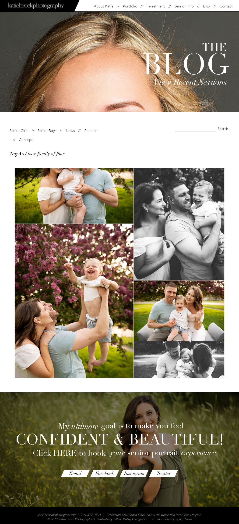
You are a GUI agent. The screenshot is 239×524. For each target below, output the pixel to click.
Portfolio (130, 6)
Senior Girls (19, 130)
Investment (156, 6)
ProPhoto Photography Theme (171, 519)
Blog (206, 6)
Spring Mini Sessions (118, 263)
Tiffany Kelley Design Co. (130, 519)
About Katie (103, 6)
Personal (91, 130)
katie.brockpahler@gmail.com (56, 515)
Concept (26, 140)
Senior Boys (47, 130)
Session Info (184, 6)
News (70, 130)
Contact (226, 6)
